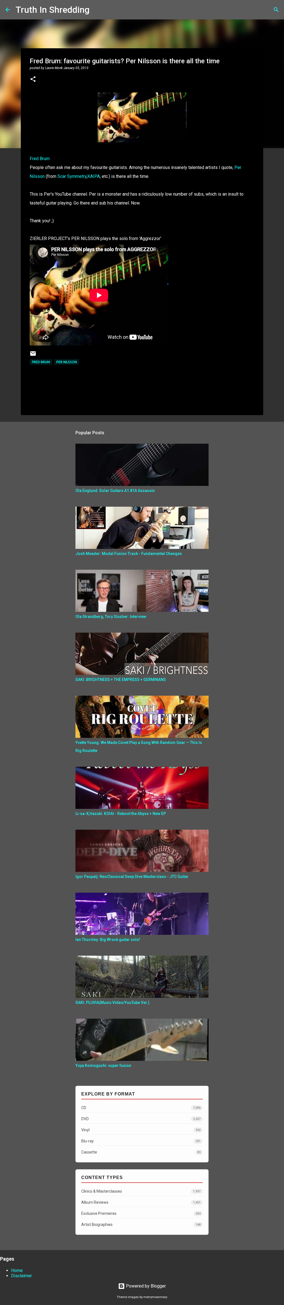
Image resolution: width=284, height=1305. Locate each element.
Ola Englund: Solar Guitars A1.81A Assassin (115, 490)
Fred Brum (40, 158)
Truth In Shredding (53, 9)
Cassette (141, 1152)
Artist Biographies (141, 1224)
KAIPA (93, 176)
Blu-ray (141, 1141)
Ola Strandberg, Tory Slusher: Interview (110, 616)
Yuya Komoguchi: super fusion (103, 1065)
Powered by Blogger (145, 1286)
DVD (141, 1119)
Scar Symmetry (72, 176)
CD (141, 1107)
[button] (33, 80)
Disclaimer (21, 1275)
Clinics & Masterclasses (141, 1191)
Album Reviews (141, 1202)
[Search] (97, 9)
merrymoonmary (155, 1297)
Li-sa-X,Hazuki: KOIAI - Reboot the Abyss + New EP (120, 813)
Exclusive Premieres (141, 1213)
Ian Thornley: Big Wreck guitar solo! (107, 939)
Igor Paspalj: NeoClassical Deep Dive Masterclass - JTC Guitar (132, 876)
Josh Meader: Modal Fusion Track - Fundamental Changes (128, 553)
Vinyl (141, 1130)
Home (17, 1270)
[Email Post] (33, 355)
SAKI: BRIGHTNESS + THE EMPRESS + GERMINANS (120, 679)
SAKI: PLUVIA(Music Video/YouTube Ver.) (112, 1002)
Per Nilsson (66, 362)
